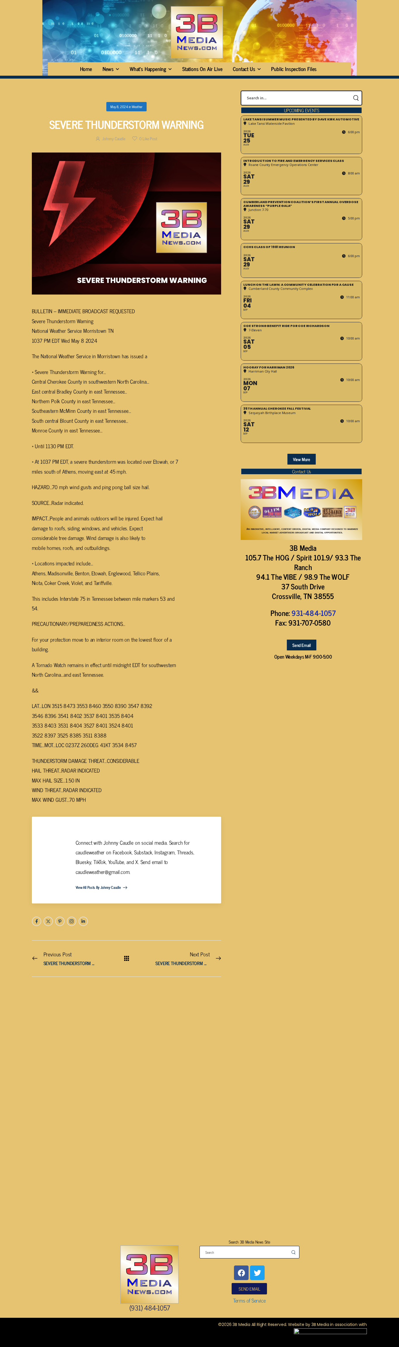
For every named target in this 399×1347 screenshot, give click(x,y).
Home (86, 68)
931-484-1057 (313, 613)
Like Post (148, 138)
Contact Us (244, 68)
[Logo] (196, 32)
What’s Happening (148, 68)
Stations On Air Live (202, 68)
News (108, 68)
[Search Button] (356, 98)
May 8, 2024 (119, 107)
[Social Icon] (36, 921)
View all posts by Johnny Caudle (99, 887)
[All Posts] (126, 958)
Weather (137, 107)
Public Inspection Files (294, 68)
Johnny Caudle (113, 138)
